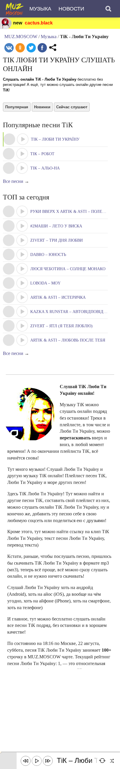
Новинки (42, 107)
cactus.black (39, 22)
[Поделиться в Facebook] (42, 47)
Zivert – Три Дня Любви (56, 240)
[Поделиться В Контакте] (9, 47)
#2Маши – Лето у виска (56, 226)
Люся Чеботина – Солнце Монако (67, 269)
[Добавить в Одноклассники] (20, 47)
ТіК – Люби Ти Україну (55, 139)
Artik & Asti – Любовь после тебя (67, 340)
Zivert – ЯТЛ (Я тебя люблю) (61, 326)
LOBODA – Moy (45, 283)
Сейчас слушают (71, 107)
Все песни (13, 181)
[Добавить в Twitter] (31, 47)
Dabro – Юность (48, 254)
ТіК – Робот (42, 154)
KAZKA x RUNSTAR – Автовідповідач (69, 312)
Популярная (16, 107)
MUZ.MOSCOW (20, 36)
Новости (71, 9)
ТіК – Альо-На (45, 168)
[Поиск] (108, 9)
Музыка (40, 9)
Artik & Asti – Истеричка (58, 297)
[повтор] (102, 761)
